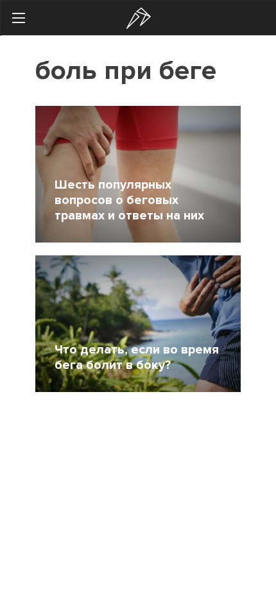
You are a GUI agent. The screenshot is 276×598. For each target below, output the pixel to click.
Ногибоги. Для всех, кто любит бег (138, 18)
